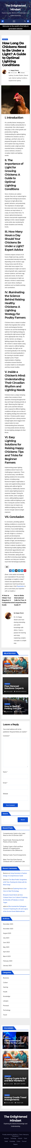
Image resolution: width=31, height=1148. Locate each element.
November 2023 (8, 928)
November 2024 (8, 924)
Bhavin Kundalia (21, 691)
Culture (5, 982)
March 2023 (7, 956)
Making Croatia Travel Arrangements (14, 855)
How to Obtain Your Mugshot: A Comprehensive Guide (8, 600)
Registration (20, 586)
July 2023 (6, 938)
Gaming (5, 987)
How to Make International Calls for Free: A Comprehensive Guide (20, 600)
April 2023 (6, 951)
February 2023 (7, 961)
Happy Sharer (15, 70)
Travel (5, 1015)
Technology (6, 1010)
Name (5, 772)
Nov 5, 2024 (9, 1046)
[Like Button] (7, 567)
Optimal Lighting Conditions (19, 78)
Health (5, 992)
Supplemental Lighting (15, 80)
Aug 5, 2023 (9, 1083)
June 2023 (6, 942)
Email (5, 783)
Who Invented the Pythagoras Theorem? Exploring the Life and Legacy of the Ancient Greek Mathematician (15, 909)
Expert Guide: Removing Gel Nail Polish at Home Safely (15, 668)
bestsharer (20, 1046)
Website (5, 793)
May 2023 (6, 947)
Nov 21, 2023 (10, 1065)
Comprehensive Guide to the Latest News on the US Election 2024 (14, 1043)
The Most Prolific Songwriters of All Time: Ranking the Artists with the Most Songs (15, 882)
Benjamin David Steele (10, 895)
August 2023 (7, 933)
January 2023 (7, 965)
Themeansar (15, 1136)
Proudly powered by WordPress (10, 1134)
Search (5, 814)
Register (15, 1144)
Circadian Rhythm (18, 75)
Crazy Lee (19, 671)
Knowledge (6, 996)
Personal (6, 1005)
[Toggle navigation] (14, 21)
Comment (6, 736)
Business (6, 978)
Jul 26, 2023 (9, 1102)
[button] (25, 21)
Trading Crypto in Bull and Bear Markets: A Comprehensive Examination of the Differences (13, 848)
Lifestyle (5, 39)
